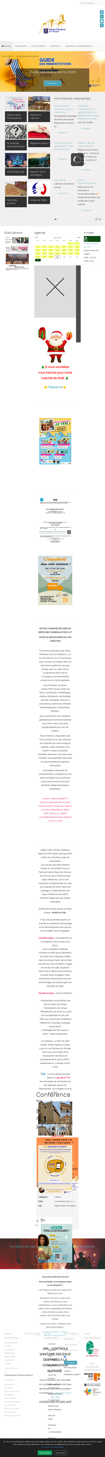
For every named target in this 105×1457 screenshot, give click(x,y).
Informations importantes (53, 1386)
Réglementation (39, 143)
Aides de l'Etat (38, 200)
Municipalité (20, 46)
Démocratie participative (27, 56)
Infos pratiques (15, 171)
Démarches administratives (54, 1408)
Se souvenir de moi (70, 1352)
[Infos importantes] (102, 16)
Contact (51, 1344)
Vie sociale (55, 46)
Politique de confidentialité (54, 1428)
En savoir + (52, 83)
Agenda (51, 1350)
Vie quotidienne (38, 46)
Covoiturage (53, 1400)
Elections (52, 1365)
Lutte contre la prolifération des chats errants (63, 146)
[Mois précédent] (37, 237)
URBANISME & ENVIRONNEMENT (78, 46)
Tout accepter (44, 1453)
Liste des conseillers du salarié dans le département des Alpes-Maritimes (88, 112)
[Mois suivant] (78, 237)
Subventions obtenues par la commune (63, 109)
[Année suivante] (79, 237)
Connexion (71, 1363)
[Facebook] (102, 25)
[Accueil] (102, 12)
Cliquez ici (55, 387)
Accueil (7, 46)
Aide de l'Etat (51, 1417)
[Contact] (102, 21)
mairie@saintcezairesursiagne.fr (18, 1375)
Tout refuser (61, 1453)
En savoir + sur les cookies (52, 1447)
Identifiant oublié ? (72, 1374)
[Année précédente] (35, 237)
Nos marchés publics (52, 1375)
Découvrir (6, 56)
